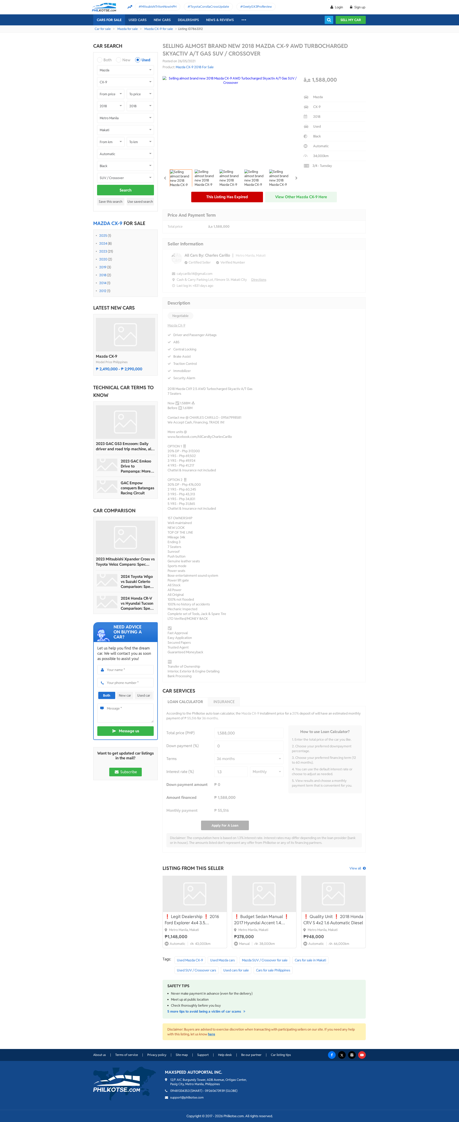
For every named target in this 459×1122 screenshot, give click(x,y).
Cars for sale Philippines (273, 970)
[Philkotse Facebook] (332, 1055)
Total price (175, 226)
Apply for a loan (225, 825)
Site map (182, 1055)
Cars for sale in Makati (310, 960)
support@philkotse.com (187, 1097)
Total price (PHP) (180, 732)
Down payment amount (187, 784)
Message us (129, 730)
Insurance (224, 701)
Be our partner (251, 1055)
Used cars (138, 20)
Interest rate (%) (180, 771)
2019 (102, 267)
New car (125, 695)
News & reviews (220, 20)
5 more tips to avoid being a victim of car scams (204, 1011)
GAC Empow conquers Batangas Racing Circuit (137, 488)
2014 (102, 283)
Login (339, 7)
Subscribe (128, 771)
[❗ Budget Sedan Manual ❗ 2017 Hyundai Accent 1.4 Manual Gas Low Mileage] (264, 894)
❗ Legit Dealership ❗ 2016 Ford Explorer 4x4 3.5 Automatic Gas (192, 920)
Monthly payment (181, 810)
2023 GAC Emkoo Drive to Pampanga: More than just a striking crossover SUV (137, 466)
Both (108, 59)
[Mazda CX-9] (125, 334)
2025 (103, 235)
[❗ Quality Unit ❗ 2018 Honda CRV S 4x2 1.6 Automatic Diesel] (333, 894)
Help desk (225, 1055)
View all (355, 868)
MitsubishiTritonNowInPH (158, 7)
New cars (162, 20)
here (211, 1034)
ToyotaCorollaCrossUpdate (209, 7)
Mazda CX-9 (106, 356)
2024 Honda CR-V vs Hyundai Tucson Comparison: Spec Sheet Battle (137, 603)
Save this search (110, 201)
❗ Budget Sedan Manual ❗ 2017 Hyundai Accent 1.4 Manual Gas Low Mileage (261, 920)
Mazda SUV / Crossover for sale (265, 960)
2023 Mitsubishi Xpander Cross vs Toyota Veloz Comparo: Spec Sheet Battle (125, 562)
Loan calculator (185, 701)
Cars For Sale (109, 20)
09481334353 (180, 1091)
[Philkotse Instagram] (352, 1055)
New (126, 59)
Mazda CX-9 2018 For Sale (195, 67)
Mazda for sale (127, 29)
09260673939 (215, 1091)
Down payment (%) (182, 745)
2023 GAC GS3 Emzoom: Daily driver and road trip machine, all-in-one (124, 446)
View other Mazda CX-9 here (301, 196)
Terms (171, 758)
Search (125, 190)
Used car (143, 695)
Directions (258, 279)
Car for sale (103, 29)
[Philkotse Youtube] (362, 1055)
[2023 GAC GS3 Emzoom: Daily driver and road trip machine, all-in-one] (125, 422)
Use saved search (140, 201)
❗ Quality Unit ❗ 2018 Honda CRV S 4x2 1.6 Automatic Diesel (333, 919)
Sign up (359, 7)
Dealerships (188, 20)
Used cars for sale (236, 970)
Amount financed (181, 797)
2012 (102, 291)
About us (99, 1055)
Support (203, 1055)
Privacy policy (156, 1055)
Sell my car (350, 20)
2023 (103, 251)
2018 (102, 275)
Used (146, 59)
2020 (103, 259)
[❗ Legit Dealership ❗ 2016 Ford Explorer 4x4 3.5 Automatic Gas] (195, 894)
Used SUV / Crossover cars (196, 970)
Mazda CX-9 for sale (158, 29)
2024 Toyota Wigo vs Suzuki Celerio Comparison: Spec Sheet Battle (137, 581)
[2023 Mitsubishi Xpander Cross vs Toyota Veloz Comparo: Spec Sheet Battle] (125, 537)
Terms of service (126, 1055)
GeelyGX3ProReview (257, 7)
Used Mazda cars (222, 960)
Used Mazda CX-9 (190, 960)
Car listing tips (281, 1055)
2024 (103, 243)
